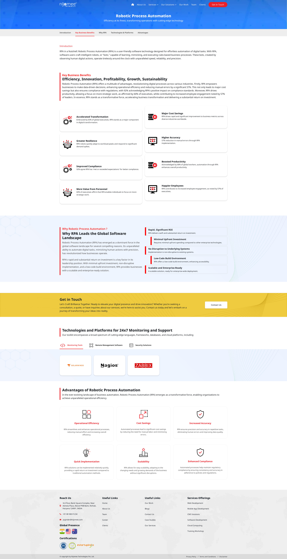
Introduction (65, 32)
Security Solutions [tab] (143, 345)
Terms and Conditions (208, 557)
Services (152, 4)
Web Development (195, 503)
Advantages (143, 32)
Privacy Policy (191, 557)
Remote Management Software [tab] (108, 345)
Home (104, 503)
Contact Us (216, 305)
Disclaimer (223, 557)
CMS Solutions (193, 514)
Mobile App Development (198, 508)
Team (193, 4)
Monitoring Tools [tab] (74, 345)
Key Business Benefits (84, 32)
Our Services (150, 525)
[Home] (132, 4)
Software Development (197, 520)
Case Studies (150, 520)
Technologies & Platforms (122, 32)
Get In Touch (218, 4)
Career (105, 520)
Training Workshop (195, 531)
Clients (202, 4)
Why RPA (103, 32)
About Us (141, 4)
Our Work (183, 4)
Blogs (147, 508)
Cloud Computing (194, 525)
